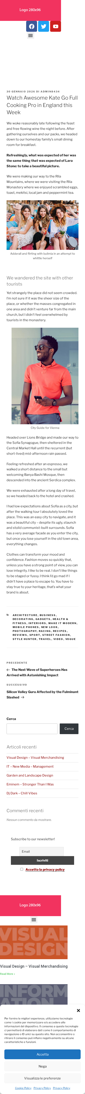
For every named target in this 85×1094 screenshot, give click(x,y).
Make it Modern (62, 623)
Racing (45, 631)
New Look (49, 627)
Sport (34, 634)
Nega (43, 1066)
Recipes (60, 631)
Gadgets (43, 619)
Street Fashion (56, 634)
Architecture (25, 615)
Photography (25, 631)
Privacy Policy (42, 1088)
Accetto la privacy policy (45, 870)
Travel (45, 639)
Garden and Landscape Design (30, 775)
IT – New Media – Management (30, 766)
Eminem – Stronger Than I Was (30, 784)
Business (48, 615)
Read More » (7, 973)
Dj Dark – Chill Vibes (22, 793)
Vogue (70, 639)
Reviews (20, 634)
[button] (78, 1010)
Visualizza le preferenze (42, 1078)
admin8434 (50, 91)
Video (58, 639)
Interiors (37, 623)
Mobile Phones (26, 627)
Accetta (43, 1054)
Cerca (11, 719)
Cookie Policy (23, 1088)
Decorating (23, 619)
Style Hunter (25, 639)
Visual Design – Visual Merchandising (35, 758)
